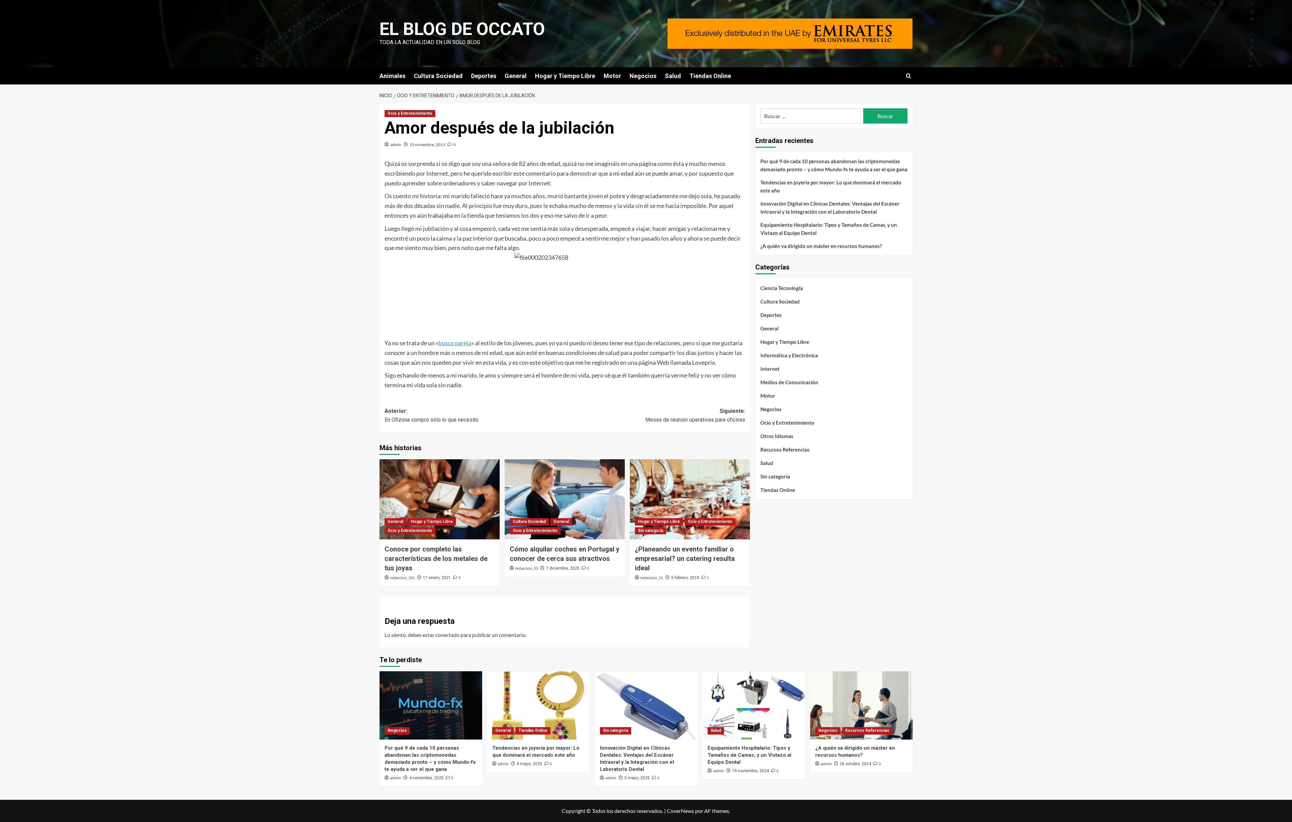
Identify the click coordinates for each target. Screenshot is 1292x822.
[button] (908, 76)
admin (395, 144)
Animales (392, 75)
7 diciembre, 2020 (562, 568)
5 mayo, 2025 (637, 778)
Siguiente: (695, 415)
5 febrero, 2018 (685, 577)
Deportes (483, 75)
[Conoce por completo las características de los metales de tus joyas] (440, 499)
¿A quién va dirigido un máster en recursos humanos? (821, 246)
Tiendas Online (710, 75)
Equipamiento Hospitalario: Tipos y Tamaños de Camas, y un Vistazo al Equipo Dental (828, 229)
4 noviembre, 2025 (426, 778)
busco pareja (454, 343)
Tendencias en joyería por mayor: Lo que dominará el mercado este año (830, 186)
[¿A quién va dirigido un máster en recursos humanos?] (861, 705)
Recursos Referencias (785, 449)
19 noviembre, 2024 (750, 771)
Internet (770, 369)
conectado (447, 635)
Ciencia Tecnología (781, 288)
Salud (673, 75)
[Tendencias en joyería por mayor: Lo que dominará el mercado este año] (538, 705)
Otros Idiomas (776, 436)
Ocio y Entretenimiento (410, 113)
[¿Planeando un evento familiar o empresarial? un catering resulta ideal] (690, 499)
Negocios (643, 75)
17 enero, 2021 (437, 577)
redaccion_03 (526, 568)
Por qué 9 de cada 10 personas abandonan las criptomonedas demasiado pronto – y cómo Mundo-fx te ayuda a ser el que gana (833, 165)
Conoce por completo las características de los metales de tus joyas (436, 558)
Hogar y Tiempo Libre (565, 75)
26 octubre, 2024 (855, 763)
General (516, 75)
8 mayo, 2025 (529, 763)
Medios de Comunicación (789, 382)
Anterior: (431, 415)
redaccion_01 (651, 578)
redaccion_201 (402, 578)
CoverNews (680, 811)
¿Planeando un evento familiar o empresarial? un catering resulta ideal (685, 558)
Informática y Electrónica (789, 355)
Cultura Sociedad (438, 75)
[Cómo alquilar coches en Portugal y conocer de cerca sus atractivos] (565, 499)
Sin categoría (650, 530)
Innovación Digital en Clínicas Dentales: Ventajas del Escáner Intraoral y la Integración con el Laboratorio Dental (829, 208)
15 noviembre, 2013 (427, 144)
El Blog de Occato (462, 29)
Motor (612, 75)
